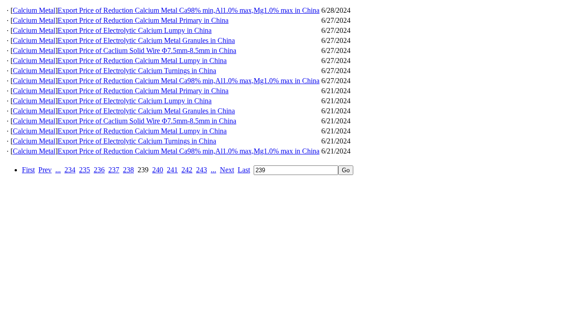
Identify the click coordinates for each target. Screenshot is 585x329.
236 (99, 170)
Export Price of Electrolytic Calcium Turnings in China (137, 70)
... (58, 170)
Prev (45, 170)
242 (186, 170)
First (28, 170)
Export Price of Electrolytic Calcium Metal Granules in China (146, 40)
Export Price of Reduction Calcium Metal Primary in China (143, 20)
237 (113, 170)
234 (69, 170)
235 (84, 170)
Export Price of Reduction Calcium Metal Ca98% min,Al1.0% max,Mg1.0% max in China (188, 10)
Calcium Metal (34, 10)
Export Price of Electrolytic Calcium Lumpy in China (135, 30)
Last (244, 170)
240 (157, 170)
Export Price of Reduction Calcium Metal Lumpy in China (142, 60)
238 (128, 170)
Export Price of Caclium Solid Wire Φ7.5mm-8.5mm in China (147, 50)
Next (227, 170)
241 (172, 170)
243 (201, 170)
